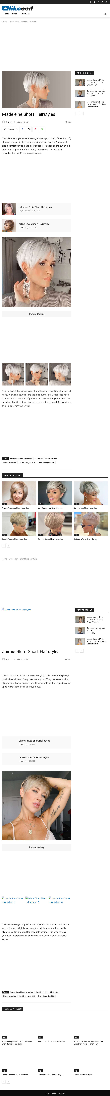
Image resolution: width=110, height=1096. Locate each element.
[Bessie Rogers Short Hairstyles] (19, 524)
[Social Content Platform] (21, 8)
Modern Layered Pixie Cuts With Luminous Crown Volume (95, 82)
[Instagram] (94, 2)
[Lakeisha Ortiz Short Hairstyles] (9, 209)
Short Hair (39, 459)
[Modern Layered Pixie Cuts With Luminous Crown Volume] (80, 82)
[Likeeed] (4, 122)
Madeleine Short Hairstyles (21, 459)
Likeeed (11, 122)
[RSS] (102, 2)
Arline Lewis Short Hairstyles (34, 223)
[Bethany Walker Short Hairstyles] (91, 524)
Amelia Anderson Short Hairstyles (15, 508)
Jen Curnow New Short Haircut (50, 508)
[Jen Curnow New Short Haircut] (55, 493)
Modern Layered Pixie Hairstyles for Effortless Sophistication (96, 104)
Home (4, 21)
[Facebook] (90, 2)
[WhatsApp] (42, 129)
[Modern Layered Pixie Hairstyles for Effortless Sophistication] (80, 104)
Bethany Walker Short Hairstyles (87, 539)
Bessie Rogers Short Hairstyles (14, 539)
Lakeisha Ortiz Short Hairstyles (35, 207)
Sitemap (62, 1093)
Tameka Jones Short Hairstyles (50, 539)
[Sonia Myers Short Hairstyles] (91, 493)
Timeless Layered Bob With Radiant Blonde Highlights (96, 93)
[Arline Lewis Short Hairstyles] (9, 225)
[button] (104, 14)
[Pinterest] (98, 2)
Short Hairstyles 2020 (27, 463)
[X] (106, 2)
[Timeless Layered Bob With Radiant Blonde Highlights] (80, 93)
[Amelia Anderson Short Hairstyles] (19, 493)
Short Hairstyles (9, 463)
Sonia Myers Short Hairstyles (85, 508)
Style (11, 21)
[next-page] (82, 113)
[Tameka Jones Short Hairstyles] (55, 524)
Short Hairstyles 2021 (46, 463)
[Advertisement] (55, 47)
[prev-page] (77, 113)
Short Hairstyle (51, 459)
